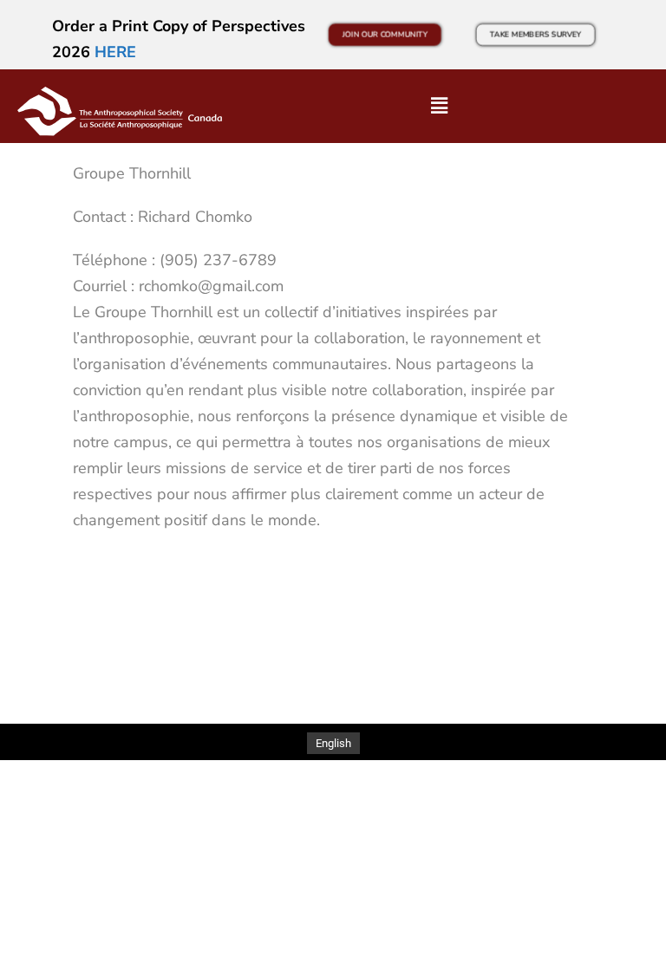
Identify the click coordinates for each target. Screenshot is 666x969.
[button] (439, 106)
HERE (115, 52)
